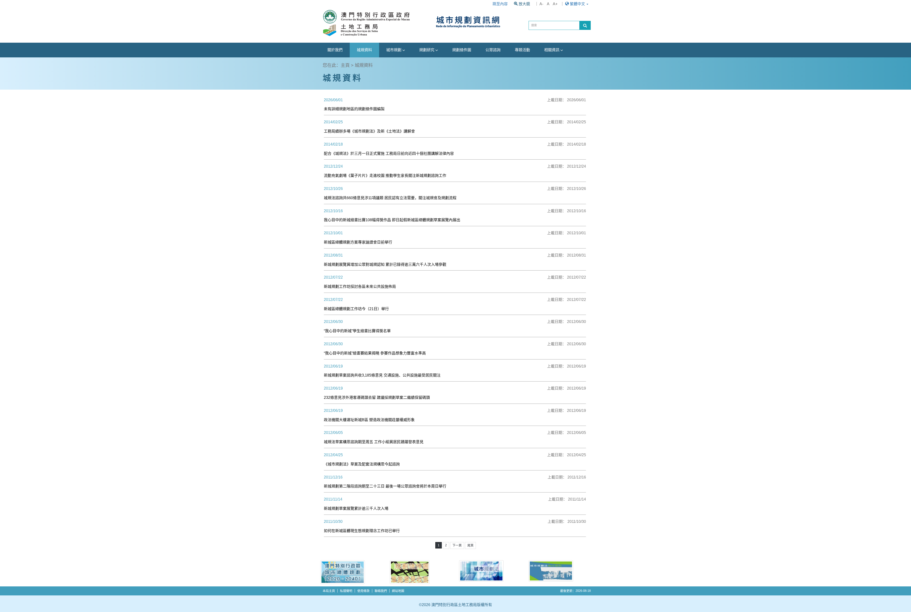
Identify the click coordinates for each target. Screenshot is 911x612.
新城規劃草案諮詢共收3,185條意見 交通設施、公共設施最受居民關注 (382, 375)
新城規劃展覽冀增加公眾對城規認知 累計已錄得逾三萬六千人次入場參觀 (385, 264)
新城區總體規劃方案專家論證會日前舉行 (358, 242)
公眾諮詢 (493, 50)
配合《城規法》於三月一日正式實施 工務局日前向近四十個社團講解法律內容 (389, 154)
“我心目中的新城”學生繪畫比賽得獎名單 (357, 331)
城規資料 (364, 50)
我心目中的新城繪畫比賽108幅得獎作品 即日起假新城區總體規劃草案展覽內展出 (392, 220)
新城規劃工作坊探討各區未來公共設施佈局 (360, 287)
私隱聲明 (346, 591)
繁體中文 (577, 4)
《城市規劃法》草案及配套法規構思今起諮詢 (362, 464)
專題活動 (522, 50)
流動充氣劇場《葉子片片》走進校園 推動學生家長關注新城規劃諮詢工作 (385, 176)
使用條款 (363, 591)
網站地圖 (398, 591)
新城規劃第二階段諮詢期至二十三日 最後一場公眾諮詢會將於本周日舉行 (385, 486)
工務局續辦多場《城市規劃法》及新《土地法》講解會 (369, 131)
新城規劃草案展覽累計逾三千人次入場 (356, 508)
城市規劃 (394, 50)
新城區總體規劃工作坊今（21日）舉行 (356, 309)
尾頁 (470, 545)
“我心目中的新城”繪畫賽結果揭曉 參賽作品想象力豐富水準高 (375, 353)
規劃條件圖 (461, 50)
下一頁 (457, 545)
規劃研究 (427, 50)
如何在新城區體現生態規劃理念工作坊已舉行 (362, 531)
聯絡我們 (381, 591)
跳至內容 (500, 4)
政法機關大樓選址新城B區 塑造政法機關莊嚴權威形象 (369, 420)
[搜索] (585, 25)
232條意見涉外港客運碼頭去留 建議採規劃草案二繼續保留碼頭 (377, 398)
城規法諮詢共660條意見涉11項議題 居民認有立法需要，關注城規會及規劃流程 (390, 198)
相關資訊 (552, 50)
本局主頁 (329, 591)
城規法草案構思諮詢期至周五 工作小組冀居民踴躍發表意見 (373, 442)
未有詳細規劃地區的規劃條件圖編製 (354, 109)
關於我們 (335, 50)
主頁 (345, 65)
